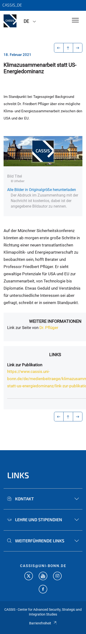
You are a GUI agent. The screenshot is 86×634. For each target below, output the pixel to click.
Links (18, 475)
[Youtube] (43, 576)
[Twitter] (28, 576)
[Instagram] (57, 576)
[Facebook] (43, 589)
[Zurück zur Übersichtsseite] (68, 48)
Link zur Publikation (24, 364)
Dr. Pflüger (48, 327)
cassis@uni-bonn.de (43, 566)
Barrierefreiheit (40, 623)
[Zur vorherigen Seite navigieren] (59, 48)
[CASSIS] (10, 20)
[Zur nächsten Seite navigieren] (78, 48)
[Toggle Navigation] (75, 20)
